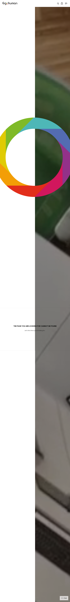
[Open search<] (58, 3)
